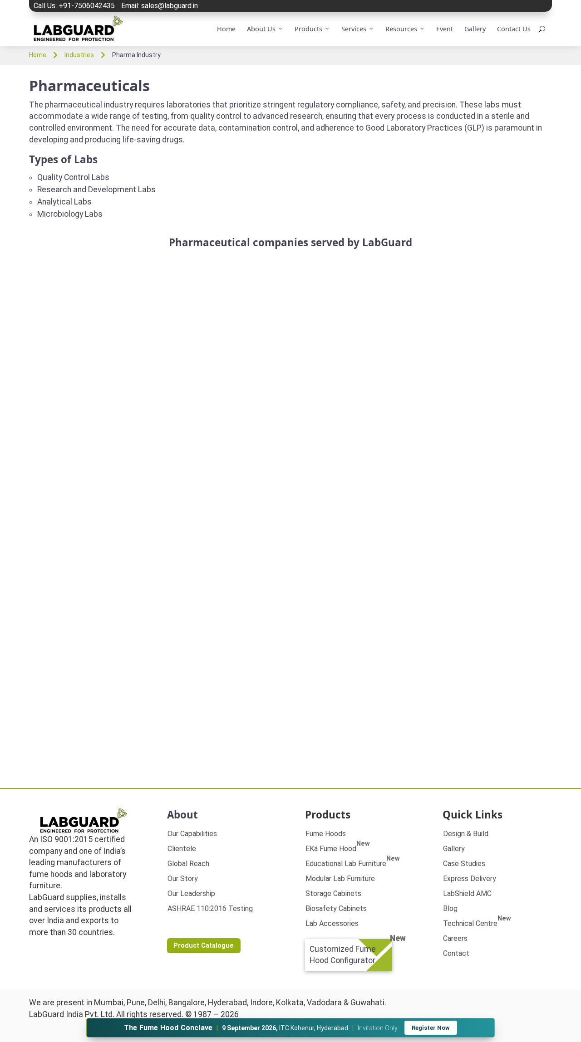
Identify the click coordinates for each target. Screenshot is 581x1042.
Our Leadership (191, 893)
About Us (261, 28)
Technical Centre (477, 923)
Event (444, 28)
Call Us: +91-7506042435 (74, 5)
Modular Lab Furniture (340, 878)
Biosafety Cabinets (336, 908)
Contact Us (514, 28)
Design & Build (465, 833)
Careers (455, 938)
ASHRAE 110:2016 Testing (210, 908)
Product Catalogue (203, 945)
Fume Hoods (325, 833)
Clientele (181, 848)
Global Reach (188, 863)
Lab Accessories (332, 923)
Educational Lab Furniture (352, 863)
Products (308, 28)
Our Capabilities (192, 833)
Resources (401, 28)
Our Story (182, 878)
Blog (450, 908)
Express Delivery (469, 878)
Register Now (431, 1027)
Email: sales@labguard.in (159, 5)
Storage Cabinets (333, 893)
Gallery (475, 28)
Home (226, 28)
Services (353, 28)
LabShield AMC (467, 893)
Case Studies (464, 863)
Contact (456, 953)
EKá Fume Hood (337, 848)
